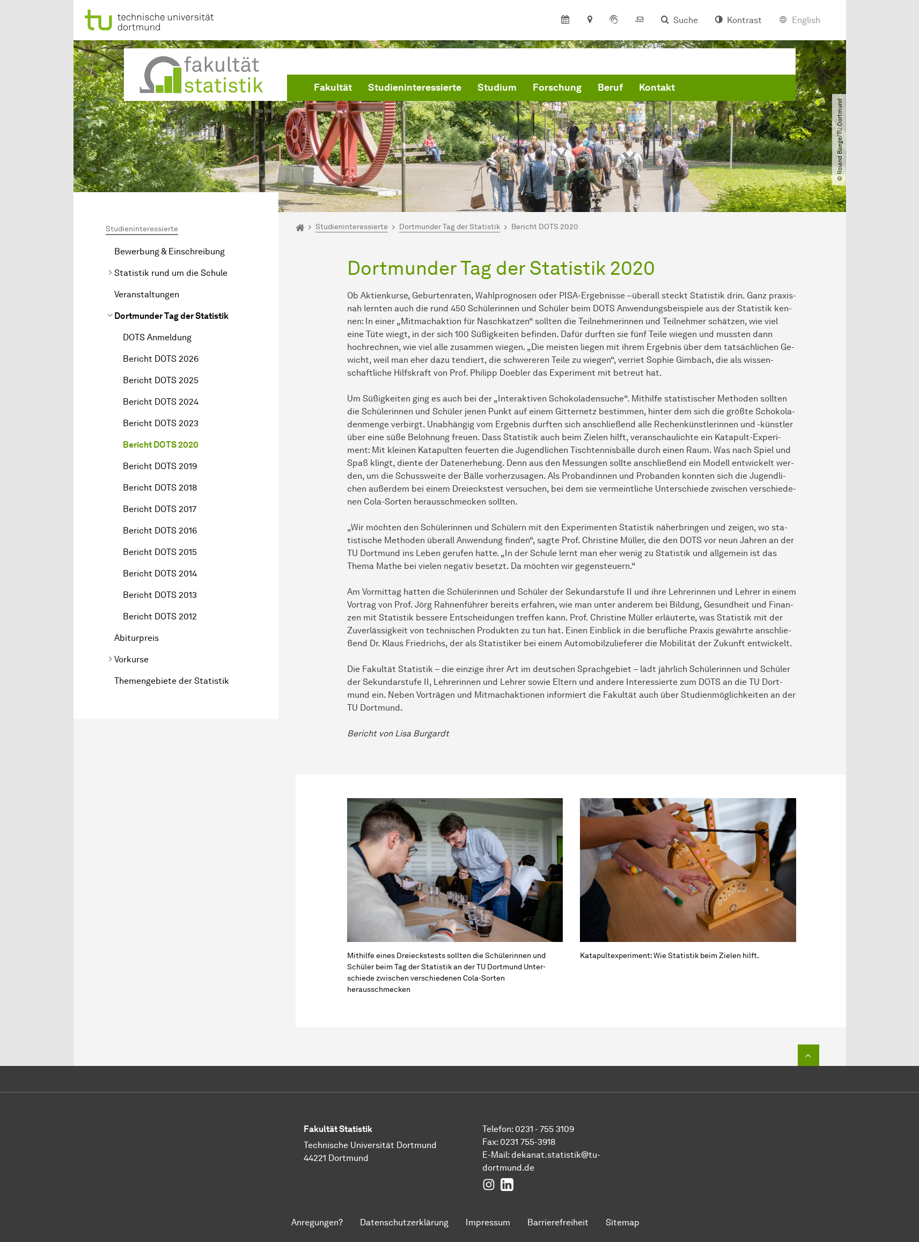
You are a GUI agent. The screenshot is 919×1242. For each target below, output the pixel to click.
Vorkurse (131, 659)
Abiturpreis (136, 638)
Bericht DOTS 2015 (160, 552)
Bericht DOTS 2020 (160, 445)
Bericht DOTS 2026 (160, 359)
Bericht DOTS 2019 (160, 466)
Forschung (557, 87)
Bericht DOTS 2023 (160, 423)
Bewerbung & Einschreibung (169, 251)
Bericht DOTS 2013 (160, 595)
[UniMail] (639, 20)
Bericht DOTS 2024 (160, 402)
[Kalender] (565, 20)
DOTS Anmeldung (157, 337)
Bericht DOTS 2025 (160, 380)
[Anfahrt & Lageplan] (589, 20)
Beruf (610, 87)
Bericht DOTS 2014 (160, 573)
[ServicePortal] (614, 20)
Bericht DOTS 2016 (160, 530)
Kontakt (657, 87)
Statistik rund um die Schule (170, 273)
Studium (497, 87)
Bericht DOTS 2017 (159, 509)
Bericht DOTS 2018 (160, 488)
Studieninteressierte (414, 87)
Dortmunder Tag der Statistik (171, 316)
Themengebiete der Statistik (171, 681)
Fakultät (333, 87)
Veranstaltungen (146, 294)
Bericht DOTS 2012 (160, 616)
